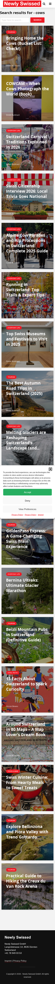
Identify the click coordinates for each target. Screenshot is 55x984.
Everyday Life (14, 131)
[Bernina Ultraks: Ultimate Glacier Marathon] (27, 590)
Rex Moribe (11, 854)
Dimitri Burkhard (13, 66)
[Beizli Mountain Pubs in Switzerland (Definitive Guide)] (27, 640)
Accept (27, 492)
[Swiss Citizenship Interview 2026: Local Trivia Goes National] (27, 196)
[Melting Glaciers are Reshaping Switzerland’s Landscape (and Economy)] (27, 442)
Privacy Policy (17, 515)
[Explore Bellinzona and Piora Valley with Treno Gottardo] (27, 837)
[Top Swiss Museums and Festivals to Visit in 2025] (27, 344)
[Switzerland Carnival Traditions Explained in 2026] (27, 147)
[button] (50, 469)
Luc (7, 657)
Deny (27, 500)
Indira (8, 903)
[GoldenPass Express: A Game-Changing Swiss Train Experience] (27, 541)
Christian (10, 460)
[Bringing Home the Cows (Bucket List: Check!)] (27, 48)
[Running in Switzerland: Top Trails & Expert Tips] (27, 295)
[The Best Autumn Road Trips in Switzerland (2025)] (27, 393)
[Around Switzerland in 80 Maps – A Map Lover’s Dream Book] (27, 738)
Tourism (11, 32)
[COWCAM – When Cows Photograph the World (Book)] (27, 98)
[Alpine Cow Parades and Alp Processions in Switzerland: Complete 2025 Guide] (27, 245)
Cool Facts (13, 673)
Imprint (41, 515)
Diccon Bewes (12, 706)
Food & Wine (13, 771)
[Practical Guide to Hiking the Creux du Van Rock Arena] (27, 886)
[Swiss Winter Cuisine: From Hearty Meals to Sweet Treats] (27, 787)
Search (37, 20)
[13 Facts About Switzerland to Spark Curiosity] (27, 689)
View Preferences (27, 509)
